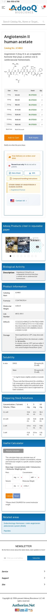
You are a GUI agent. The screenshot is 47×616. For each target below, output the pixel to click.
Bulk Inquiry (33, 137)
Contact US (20, 201)
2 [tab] (14, 256)
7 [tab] (32, 256)
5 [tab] (25, 256)
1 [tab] (10, 256)
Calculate (10, 496)
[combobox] (23, 22)
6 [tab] (28, 256)
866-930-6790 (13, 1)
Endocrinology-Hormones (14, 523)
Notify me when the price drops (14, 145)
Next (43, 245)
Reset (16, 496)
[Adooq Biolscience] (23, 9)
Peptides (7, 531)
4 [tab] (21, 256)
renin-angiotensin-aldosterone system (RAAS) (22, 524)
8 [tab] (36, 256)
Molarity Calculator (13, 451)
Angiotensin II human (18, 190)
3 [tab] (18, 256)
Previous (4, 245)
